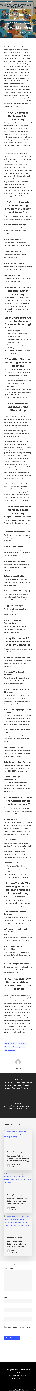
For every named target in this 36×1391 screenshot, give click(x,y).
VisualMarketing (10, 1050)
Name (6, 1297)
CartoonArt (22, 1043)
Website (6, 1316)
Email (6, 1307)
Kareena (10, 32)
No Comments (26, 32)
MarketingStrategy (19, 1047)
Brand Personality (10, 1043)
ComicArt (8, 1047)
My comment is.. (9, 1269)
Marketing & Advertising (18, 9)
